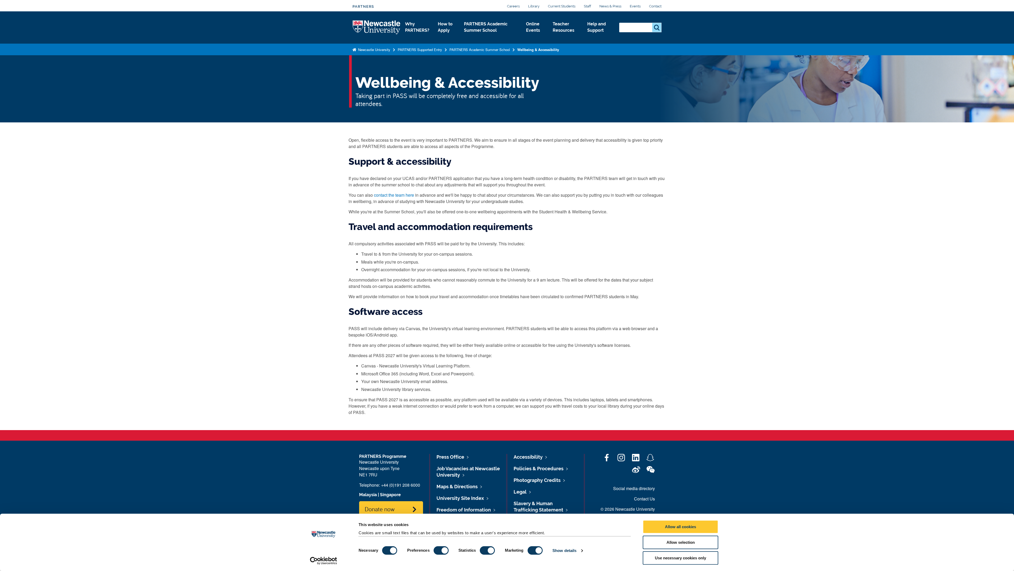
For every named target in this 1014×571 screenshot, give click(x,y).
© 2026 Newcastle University (627, 509)
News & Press (610, 6)
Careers (513, 6)
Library (533, 6)
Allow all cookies (680, 526)
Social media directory (634, 488)
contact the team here (394, 195)
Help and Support (596, 27)
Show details (564, 550)
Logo (377, 27)
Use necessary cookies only (680, 558)
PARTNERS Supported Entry (420, 49)
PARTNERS (363, 6)
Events (635, 6)
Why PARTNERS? (417, 27)
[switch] (441, 550)
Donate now (380, 509)
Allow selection (680, 542)
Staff (587, 6)
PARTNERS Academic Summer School (486, 27)
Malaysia (368, 494)
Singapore (390, 494)
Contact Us (644, 499)
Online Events (533, 27)
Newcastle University (373, 49)
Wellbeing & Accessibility (538, 49)
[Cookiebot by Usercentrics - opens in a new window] (324, 561)
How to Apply (445, 27)
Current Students (561, 6)
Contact (655, 6)
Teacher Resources (563, 27)
